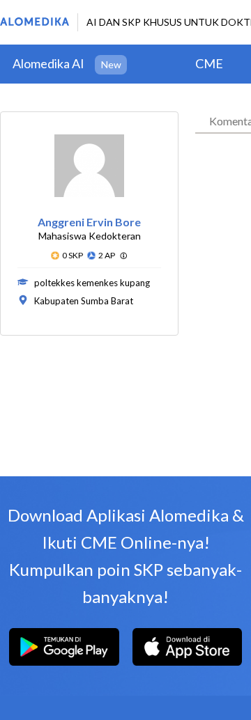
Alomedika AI (48, 63)
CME (209, 63)
